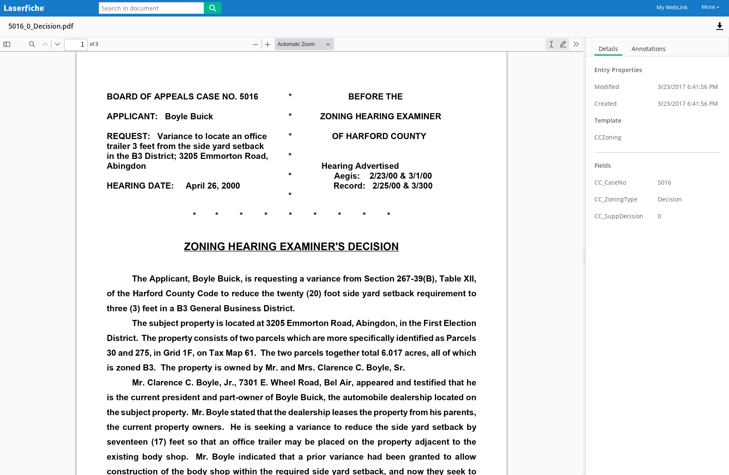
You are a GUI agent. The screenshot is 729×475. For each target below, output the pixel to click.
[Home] (44, 8)
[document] (657, 256)
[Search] (212, 8)
